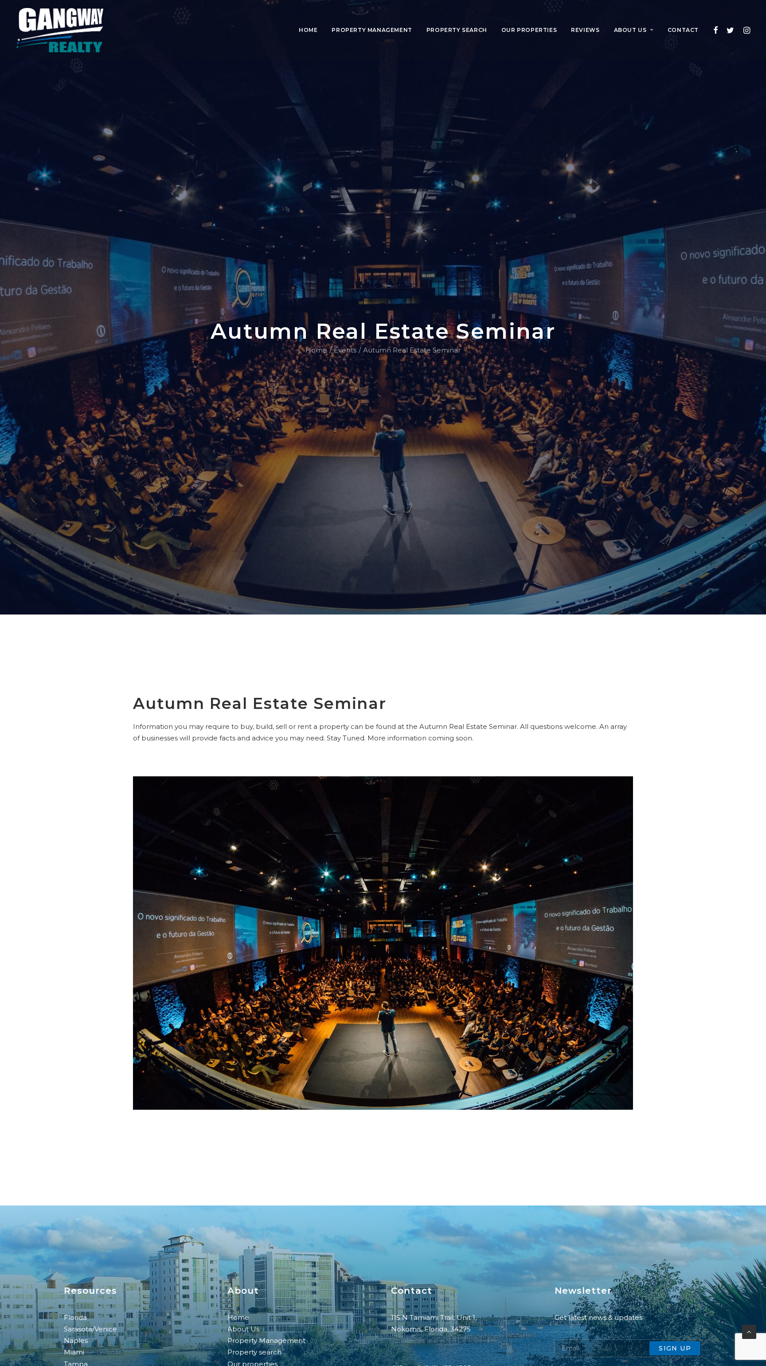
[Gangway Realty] (59, 30)
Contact (683, 30)
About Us (243, 1329)
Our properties (529, 30)
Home (308, 30)
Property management (372, 30)
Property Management (267, 1340)
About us (630, 30)
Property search (456, 30)
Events (345, 350)
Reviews (585, 30)
